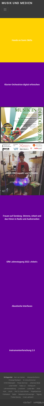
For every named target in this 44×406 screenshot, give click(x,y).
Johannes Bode (35, 383)
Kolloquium (31, 386)
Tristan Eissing (16, 397)
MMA (38, 388)
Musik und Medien (17, 3)
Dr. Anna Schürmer (29, 380)
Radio (14, 394)
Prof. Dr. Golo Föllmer (22, 391)
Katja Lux (22, 386)
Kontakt (27, 403)
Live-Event (21, 388)
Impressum (38, 403)
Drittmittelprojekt (9, 383)
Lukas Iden (30, 388)
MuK (4, 391)
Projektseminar (36, 391)
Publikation (6, 394)
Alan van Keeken (19, 377)
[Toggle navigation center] (5, 9)
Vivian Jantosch (28, 397)
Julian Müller (13, 386)
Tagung (38, 394)
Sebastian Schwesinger (26, 394)
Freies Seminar (22, 383)
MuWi (10, 391)
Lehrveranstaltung (10, 388)
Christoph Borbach (15, 380)
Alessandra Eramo (33, 377)
